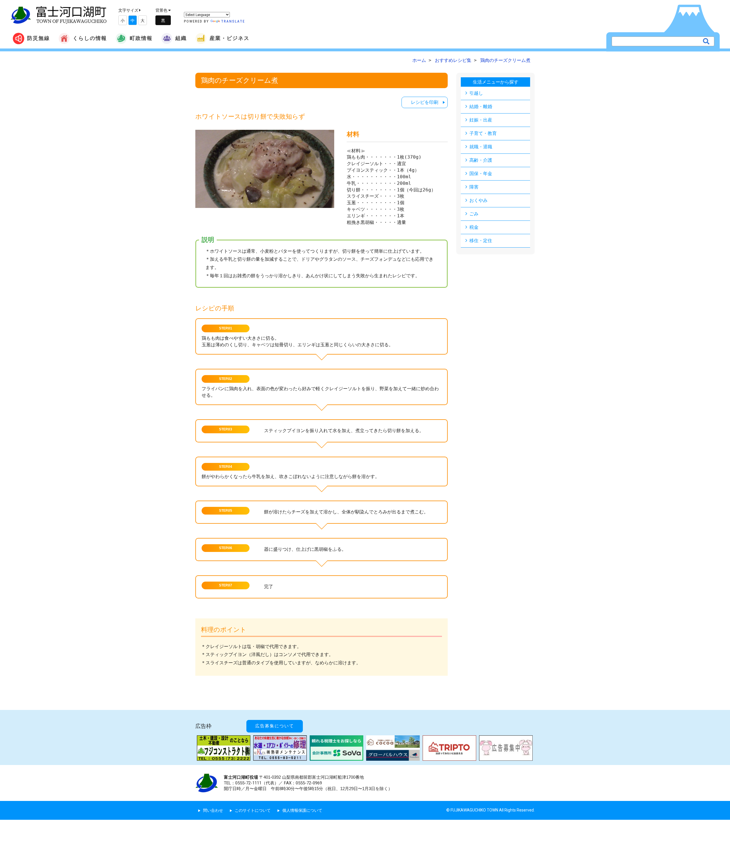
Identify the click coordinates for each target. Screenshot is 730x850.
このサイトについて (253, 810)
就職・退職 (480, 146)
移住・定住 (480, 240)
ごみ (473, 213)
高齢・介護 (480, 160)
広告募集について (274, 725)
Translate (233, 21)
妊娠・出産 (480, 120)
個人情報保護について (302, 810)
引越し (476, 93)
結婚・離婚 (480, 106)
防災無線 (38, 38)
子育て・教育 (483, 133)
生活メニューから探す (495, 82)
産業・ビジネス (230, 38)
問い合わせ (213, 810)
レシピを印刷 (424, 102)
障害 (473, 187)
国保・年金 (480, 173)
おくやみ (478, 200)
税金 (473, 227)
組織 (181, 38)
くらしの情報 (90, 38)
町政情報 (141, 38)
